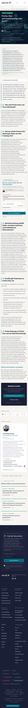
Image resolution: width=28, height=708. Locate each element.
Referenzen (17, 637)
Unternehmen (19, 624)
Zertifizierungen (18, 632)
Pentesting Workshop (19, 617)
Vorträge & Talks (18, 646)
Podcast (3, 644)
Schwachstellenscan (6, 600)
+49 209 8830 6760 (7, 677)
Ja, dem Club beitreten (15, 213)
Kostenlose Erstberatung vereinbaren (14, 395)
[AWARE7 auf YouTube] (15, 578)
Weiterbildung (19, 607)
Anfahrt (16, 662)
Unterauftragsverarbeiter (10, 691)
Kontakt (16, 657)
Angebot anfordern (19, 660)
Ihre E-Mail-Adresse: (6, 207)
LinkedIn (5, 414)
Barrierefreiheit (8, 694)
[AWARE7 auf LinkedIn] (12, 578)
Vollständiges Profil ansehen (8, 469)
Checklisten (4, 635)
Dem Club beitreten (14, 560)
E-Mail (24, 414)
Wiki (2, 629)
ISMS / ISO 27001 (19, 593)
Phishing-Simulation (6, 614)
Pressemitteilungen (19, 654)
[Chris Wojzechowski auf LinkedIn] (24, 466)
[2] (14, 371)
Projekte (17, 643)
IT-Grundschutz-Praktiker (20, 620)
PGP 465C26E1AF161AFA (9, 438)
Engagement (17, 635)
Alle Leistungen (5, 593)
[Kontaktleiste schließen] (25, 705)
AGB (18, 689)
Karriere (17, 649)
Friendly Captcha (20, 205)
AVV (21, 689)
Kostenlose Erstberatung (13, 705)
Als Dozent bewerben (19, 680)
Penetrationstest (5, 595)
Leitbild (16, 692)
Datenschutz (4, 216)
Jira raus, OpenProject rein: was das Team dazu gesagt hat (14, 199)
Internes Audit (18, 595)
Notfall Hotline (7, 680)
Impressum (8, 689)
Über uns (17, 627)
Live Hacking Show (6, 612)
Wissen (5, 9)
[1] (1, 370)
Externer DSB (18, 600)
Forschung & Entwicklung (20, 641)
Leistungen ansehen (14, 399)
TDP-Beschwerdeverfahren (9, 692)
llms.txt (21, 694)
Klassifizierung (15, 694)
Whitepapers (4, 633)
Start (2, 9)
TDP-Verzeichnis (19, 691)
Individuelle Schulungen (7, 617)
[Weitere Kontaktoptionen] (21, 705)
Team (16, 630)
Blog (8, 9)
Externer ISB (18, 598)
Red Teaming (4, 598)
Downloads (4, 638)
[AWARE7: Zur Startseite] (6, 3)
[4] (24, 377)
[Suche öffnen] (17, 2)
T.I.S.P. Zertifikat (18, 615)
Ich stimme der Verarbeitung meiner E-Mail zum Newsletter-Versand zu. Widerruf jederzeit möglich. (14, 566)
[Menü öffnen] (24, 2)
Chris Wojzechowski (7, 31)
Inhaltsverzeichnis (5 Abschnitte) (10, 80)
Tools (3, 647)
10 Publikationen (7, 458)
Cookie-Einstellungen (14, 696)
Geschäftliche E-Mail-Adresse (9, 553)
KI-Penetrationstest (6, 603)
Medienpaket (18, 651)
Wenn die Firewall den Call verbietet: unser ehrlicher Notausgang (13, 197)
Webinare (4, 641)
